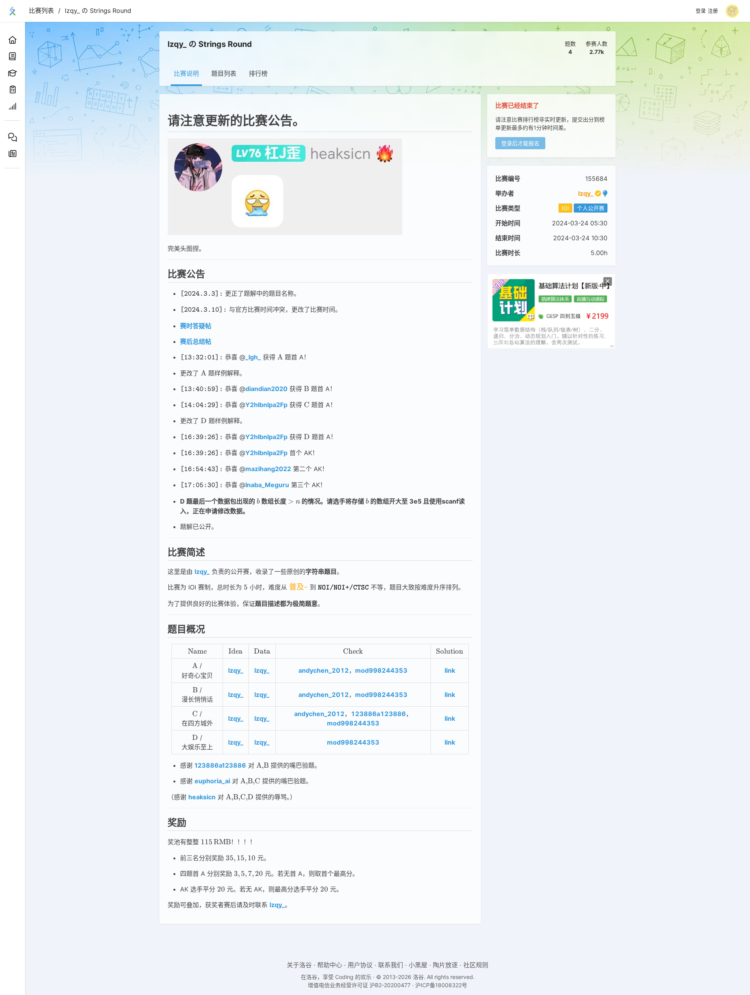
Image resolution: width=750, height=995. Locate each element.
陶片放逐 (445, 965)
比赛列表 (41, 10)
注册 (713, 11)
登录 (701, 11)
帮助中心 (329, 965)
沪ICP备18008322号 (441, 985)
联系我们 (390, 965)
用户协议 (360, 965)
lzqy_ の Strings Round (98, 10)
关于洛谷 (299, 965)
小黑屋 (418, 965)
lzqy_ (585, 193)
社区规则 (475, 965)
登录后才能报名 (520, 143)
